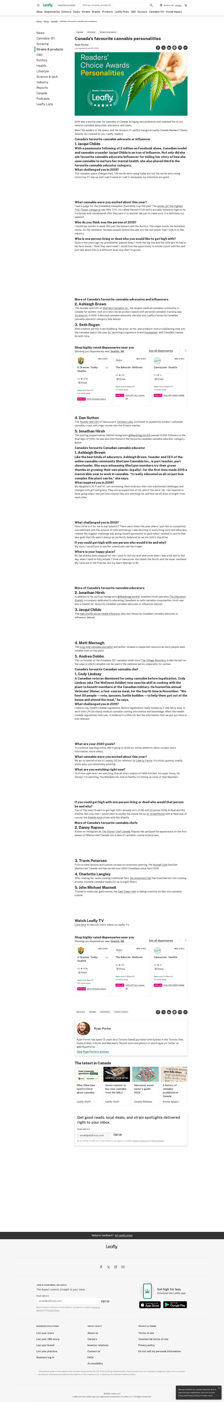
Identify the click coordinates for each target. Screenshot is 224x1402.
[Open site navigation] (38, 5)
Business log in (45, 1357)
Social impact (174, 11)
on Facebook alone (147, 148)
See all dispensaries (161, 350)
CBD (133, 11)
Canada (54, 21)
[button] (185, 48)
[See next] (186, 350)
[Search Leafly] (151, 5)
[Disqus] (131, 1189)
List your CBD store (47, 1339)
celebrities (105, 1012)
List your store (45, 1333)
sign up (117, 1134)
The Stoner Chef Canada (116, 831)
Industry (42, 82)
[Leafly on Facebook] (101, 1266)
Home (39, 21)
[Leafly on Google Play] (175, 1304)
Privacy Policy (194, 1396)
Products (107, 11)
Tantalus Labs (125, 421)
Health (41, 66)
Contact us (93, 1351)
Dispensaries (52, 11)
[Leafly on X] (108, 1267)
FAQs (90, 1357)
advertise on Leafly (66, 5)
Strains (86, 11)
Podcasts (43, 99)
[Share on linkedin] (169, 48)
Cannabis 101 (156, 11)
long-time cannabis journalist (96, 647)
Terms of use (146, 1333)
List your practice (46, 1351)
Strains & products (49, 49)
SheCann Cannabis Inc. (116, 308)
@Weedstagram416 (139, 435)
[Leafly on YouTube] (123, 1267)
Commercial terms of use (153, 1339)
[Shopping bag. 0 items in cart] (186, 5)
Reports (42, 88)
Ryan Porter (82, 44)
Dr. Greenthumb (156, 813)
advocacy (80, 1012)
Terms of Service (140, 1141)
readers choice (121, 1012)
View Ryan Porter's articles (93, 1051)
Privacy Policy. (53, 1310)
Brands (96, 11)
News (46, 21)
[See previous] (179, 350)
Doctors (142, 11)
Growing (42, 44)
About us (92, 1333)
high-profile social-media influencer (100, 613)
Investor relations (97, 1345)
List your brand (45, 1345)
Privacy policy (146, 1345)
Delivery (66, 11)
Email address (83, 1129)
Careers (92, 1339)
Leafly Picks (122, 11)
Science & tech (47, 77)
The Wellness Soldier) (110, 683)
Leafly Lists (44, 104)
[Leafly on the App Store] (150, 1304)
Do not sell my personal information (159, 1351)
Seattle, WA (117, 351)
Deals (76, 11)
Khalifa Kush (95, 817)
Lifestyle (42, 71)
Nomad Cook (160, 864)
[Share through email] (180, 48)
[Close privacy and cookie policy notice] (219, 1388)
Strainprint (81, 315)
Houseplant (151, 332)
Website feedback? (112, 1235)
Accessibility (95, 1363)
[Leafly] (48, 5)
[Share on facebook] (158, 48)
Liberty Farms (144, 760)
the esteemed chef (140, 878)
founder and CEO (89, 421)
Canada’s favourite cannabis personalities (78, 21)
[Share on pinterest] (174, 48)
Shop (39, 11)
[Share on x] (163, 48)
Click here (80, 924)
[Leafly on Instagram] (115, 1267)
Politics (41, 60)
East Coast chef (127, 891)
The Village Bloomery (153, 660)
